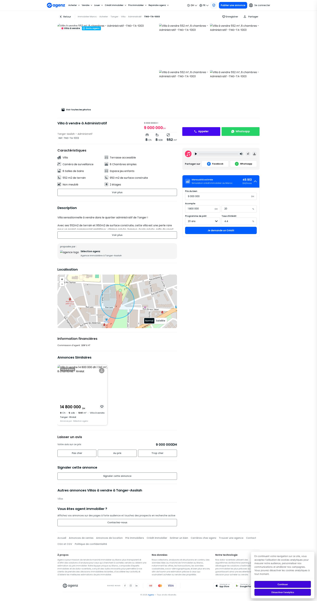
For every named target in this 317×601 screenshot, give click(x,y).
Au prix (117, 453)
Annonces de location (109, 538)
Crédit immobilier (114, 5)
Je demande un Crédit (221, 230)
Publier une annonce (233, 5)
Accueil (61, 538)
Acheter (72, 5)
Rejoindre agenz (157, 5)
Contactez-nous (117, 522)
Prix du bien (191, 191)
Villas (60, 498)
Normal (149, 320)
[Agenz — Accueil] (70, 586)
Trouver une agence (231, 538)
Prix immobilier (136, 5)
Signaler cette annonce (117, 476)
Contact (251, 538)
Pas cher (77, 453)
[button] (250, 16)
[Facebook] (125, 585)
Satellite (160, 320)
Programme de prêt (196, 216)
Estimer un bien (179, 538)
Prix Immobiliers (134, 538)
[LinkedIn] (136, 585)
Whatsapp (243, 131)
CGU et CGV (64, 544)
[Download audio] (254, 153)
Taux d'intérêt (229, 216)
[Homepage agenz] (56, 5)
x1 (248, 154)
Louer (97, 5)
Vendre (85, 5)
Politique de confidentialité (91, 544)
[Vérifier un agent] (214, 5)
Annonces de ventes (81, 538)
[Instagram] (130, 585)
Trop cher (157, 453)
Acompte (190, 203)
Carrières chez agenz (203, 538)
